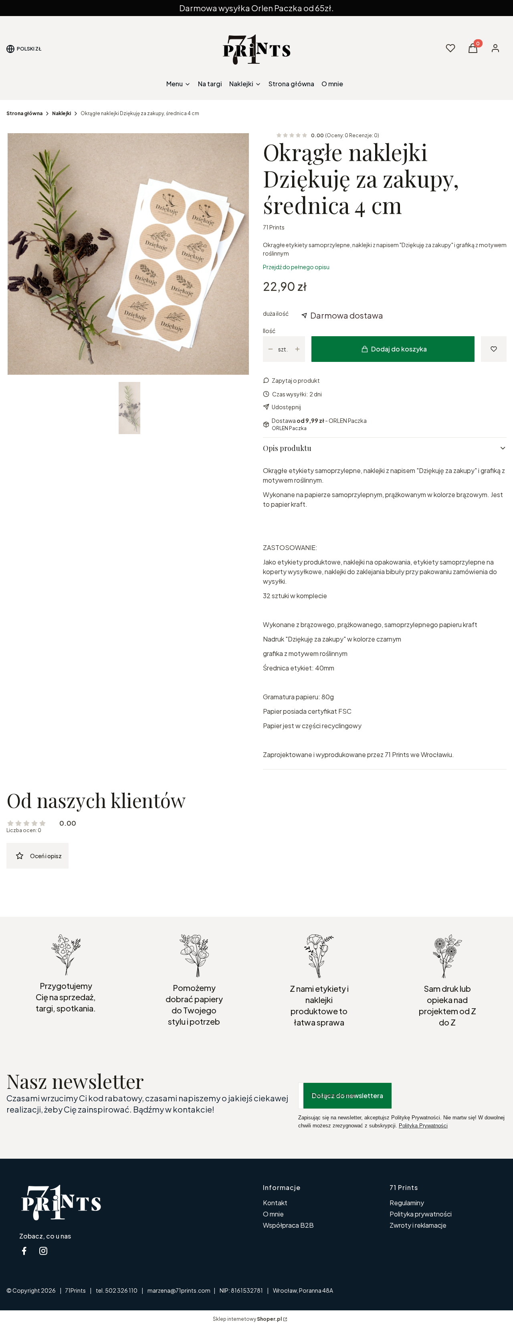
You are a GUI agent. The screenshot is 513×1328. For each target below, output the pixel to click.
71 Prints (274, 227)
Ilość (269, 330)
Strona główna (24, 113)
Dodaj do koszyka (399, 349)
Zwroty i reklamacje (418, 1225)
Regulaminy (407, 1202)
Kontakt (275, 1202)
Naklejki (61, 113)
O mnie (273, 1214)
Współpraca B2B (288, 1225)
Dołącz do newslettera (347, 1095)
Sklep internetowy (247, 1319)
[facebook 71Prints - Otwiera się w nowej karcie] (24, 1251)
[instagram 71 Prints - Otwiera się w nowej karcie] (43, 1251)
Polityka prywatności (421, 1214)
